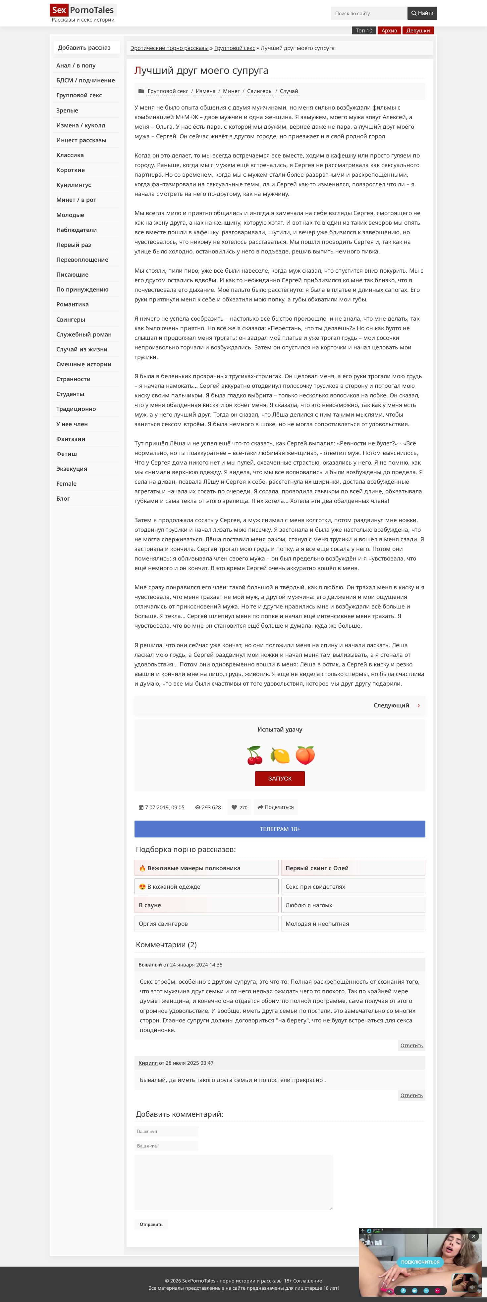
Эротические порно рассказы (170, 48)
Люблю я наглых (309, 905)
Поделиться (279, 807)
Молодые (70, 215)
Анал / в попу (76, 65)
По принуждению (82, 289)
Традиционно (76, 409)
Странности (73, 379)
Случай (289, 91)
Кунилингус (73, 185)
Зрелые (67, 110)
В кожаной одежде (173, 886)
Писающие (72, 274)
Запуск (280, 778)
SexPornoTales (198, 1281)
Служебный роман (84, 334)
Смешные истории (84, 364)
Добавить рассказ (84, 47)
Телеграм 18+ (280, 829)
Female (66, 483)
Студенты (70, 394)
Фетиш (66, 454)
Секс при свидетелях (315, 886)
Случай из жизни (82, 349)
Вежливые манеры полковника (194, 868)
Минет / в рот (76, 199)
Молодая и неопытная (317, 923)
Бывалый (150, 964)
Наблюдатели (76, 230)
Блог (63, 498)
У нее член (72, 424)
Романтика (72, 304)
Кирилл (148, 1062)
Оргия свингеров (163, 923)
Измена (206, 91)
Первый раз (73, 244)
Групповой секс (79, 95)
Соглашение (307, 1281)
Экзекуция (71, 468)
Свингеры (70, 319)
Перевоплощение (82, 259)
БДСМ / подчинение (85, 80)
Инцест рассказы (81, 140)
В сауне (150, 905)
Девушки (418, 30)
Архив (389, 30)
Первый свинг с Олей (317, 868)
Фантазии (70, 439)
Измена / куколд (80, 125)
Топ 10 (364, 30)
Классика (70, 155)
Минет (231, 91)
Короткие (70, 170)
